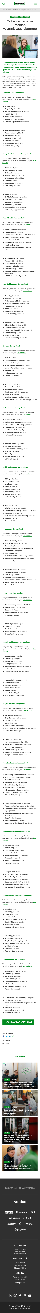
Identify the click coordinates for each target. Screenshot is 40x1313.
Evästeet (27, 1308)
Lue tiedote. (27, 225)
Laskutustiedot (20, 1265)
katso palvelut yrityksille (18, 1022)
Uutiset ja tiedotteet (19, 17)
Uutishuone (20, 1280)
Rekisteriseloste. (16, 1308)
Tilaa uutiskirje (20, 1268)
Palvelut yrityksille (20, 1277)
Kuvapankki (20, 1283)
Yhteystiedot (20, 1262)
